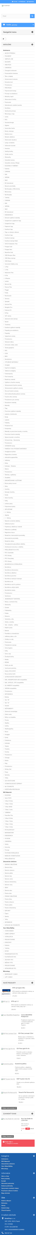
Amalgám (7, 365)
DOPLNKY (7, 910)
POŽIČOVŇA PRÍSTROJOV (12, 789)
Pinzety (6, 720)
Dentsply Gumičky (9, 492)
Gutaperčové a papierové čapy (12, 220)
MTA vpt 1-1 (15, 1001)
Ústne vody (7, 653)
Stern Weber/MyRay (8, 928)
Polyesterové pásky (9, 506)
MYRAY (6, 951)
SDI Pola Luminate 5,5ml (25, 1033)
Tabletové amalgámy (10, 370)
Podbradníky (7, 610)
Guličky (6, 726)
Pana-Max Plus (8, 815)
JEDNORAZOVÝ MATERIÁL (12, 599)
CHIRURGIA (7, 67)
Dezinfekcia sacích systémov (12, 584)
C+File (6, 269)
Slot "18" (6, 700)
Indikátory (7, 460)
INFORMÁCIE (8, 922)
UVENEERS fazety (9, 446)
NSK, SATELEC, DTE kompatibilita (14, 682)
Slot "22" (6, 703)
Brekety (6, 697)
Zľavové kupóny (6, 1210)
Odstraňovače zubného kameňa (13, 105)
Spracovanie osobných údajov (10, 1188)
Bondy (6, 417)
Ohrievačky (7, 157)
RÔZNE (6, 662)
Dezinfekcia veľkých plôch (11, 587)
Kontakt (15, 1)
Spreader (7, 301)
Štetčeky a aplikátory (10, 474)
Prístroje (6, 850)
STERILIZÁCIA (8, 936)
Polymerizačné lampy (10, 90)
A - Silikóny (7, 512)
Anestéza (7, 148)
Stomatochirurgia (9, 122)
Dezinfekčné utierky (9, 590)
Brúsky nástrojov (9, 131)
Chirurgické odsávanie (10, 70)
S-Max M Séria (8, 801)
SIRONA (6, 177)
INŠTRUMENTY (8, 708)
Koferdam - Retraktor (10, 466)
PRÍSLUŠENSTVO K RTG (11, 549)
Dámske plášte (8, 873)
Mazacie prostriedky (10, 186)
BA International (8, 183)
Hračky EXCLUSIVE (10, 671)
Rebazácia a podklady (10, 529)
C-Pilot (6, 267)
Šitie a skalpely (8, 76)
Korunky (6, 752)
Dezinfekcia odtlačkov (10, 573)
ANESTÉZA (7, 64)
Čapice (6, 913)
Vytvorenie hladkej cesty (11, 264)
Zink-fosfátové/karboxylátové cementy (14, 394)
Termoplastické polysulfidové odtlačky (14, 544)
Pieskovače (7, 102)
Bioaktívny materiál (9, 379)
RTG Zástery (8, 561)
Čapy (5, 408)
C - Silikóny (7, 518)
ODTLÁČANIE (8, 509)
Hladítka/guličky (8, 728)
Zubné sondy (8, 714)
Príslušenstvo (8, 85)
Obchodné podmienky (7, 1183)
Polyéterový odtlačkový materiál (13, 526)
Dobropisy (4, 1203)
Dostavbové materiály (10, 402)
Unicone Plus (8, 304)
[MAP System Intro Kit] (8, 1079)
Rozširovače (7, 295)
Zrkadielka (7, 477)
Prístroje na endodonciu (10, 93)
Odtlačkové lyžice (9, 524)
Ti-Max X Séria (8, 804)
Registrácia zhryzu (9, 532)
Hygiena (6, 125)
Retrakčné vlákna (9, 541)
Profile (6, 293)
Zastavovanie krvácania (10, 79)
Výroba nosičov (8, 154)
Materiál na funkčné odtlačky (12, 521)
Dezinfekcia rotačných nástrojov (13, 578)
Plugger (6, 290)
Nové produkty (9, 983)
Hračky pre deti (8, 665)
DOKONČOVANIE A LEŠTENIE (13, 480)
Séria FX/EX (7, 798)
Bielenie (6, 630)
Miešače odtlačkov (9, 137)
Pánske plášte (8, 905)
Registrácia (31, 1)
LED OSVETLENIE (9, 780)
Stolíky (6, 844)
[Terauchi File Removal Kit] (9, 1093)
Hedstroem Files (8, 272)
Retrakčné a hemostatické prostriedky (14, 535)
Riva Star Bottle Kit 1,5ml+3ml (26, 1119)
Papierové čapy (8, 226)
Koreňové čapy (8, 229)
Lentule (6, 281)
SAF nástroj (7, 316)
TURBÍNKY (7, 812)
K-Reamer (7, 278)
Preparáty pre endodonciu (11, 330)
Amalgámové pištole (10, 451)
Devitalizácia (8, 359)
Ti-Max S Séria (8, 827)
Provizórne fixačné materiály (12, 434)
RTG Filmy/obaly (9, 558)
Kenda (6, 495)
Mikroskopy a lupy (9, 114)
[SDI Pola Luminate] (8, 1034)
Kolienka (6, 168)
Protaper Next (8, 249)
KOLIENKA (7, 795)
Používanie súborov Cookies (9, 1190)
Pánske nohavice (9, 902)
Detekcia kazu (8, 134)
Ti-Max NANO (8, 806)
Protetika (7, 749)
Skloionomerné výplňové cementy (13, 388)
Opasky (6, 916)
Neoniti (6, 321)
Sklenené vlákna (9, 342)
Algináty (6, 515)
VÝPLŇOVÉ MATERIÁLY (11, 362)
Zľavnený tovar (9, 1114)
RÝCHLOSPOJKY (9, 830)
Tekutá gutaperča (9, 347)
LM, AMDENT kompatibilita (11, 685)
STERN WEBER (9, 931)
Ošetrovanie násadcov (10, 140)
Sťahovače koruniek (9, 145)
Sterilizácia (7, 596)
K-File (6, 275)
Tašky (6, 919)
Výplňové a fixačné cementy (12, 382)
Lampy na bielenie (9, 142)
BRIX (6, 356)
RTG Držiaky (8, 555)
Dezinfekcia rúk (8, 581)
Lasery (6, 116)
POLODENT (7, 56)
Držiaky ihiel (7, 769)
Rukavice (7, 616)
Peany (6, 772)
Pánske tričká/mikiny (10, 907)
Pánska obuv (8, 893)
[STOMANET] (18, 7)
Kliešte (6, 760)
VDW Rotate (7, 261)
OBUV (6, 887)
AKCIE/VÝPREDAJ (9, 53)
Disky (6, 486)
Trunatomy (7, 324)
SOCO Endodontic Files (11, 243)
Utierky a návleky (9, 622)
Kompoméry (7, 428)
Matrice (6, 469)
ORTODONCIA (8, 694)
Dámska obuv (8, 890)
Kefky (6, 500)
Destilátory (7, 108)
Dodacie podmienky (7, 1186)
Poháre (6, 613)
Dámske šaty (8, 876)
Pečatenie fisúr (8, 425)
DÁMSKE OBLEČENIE (10, 864)
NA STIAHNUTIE (9, 786)
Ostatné (6, 607)
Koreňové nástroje (9, 238)
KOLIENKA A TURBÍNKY (11, 166)
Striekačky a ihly (9, 619)
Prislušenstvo (8, 754)
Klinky (6, 463)
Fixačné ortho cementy (10, 396)
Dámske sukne (8, 879)
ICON (6, 353)
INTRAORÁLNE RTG (10, 968)
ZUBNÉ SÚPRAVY (9, 933)
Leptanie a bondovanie (10, 414)
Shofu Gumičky (8, 498)
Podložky (7, 422)
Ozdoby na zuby (8, 639)
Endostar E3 (7, 310)
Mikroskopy (6, 971)
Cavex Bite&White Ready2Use (26, 1015)
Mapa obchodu (5, 1193)
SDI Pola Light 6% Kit (23, 1048)
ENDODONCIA (8, 215)
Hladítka (6, 723)
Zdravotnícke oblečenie (9, 861)
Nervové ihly (7, 284)
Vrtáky (6, 778)
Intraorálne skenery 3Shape (11, 163)
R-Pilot (6, 313)
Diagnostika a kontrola (10, 454)
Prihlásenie (22, 1)
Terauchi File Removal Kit (26, 1092)
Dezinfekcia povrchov (10, 575)
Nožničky (7, 775)
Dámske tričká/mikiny (10, 882)
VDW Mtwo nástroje (9, 258)
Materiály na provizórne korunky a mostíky (16, 431)
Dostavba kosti (8, 82)
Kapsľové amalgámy (10, 368)
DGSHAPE (7, 62)
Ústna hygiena (8, 648)
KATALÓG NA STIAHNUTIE (12, 925)
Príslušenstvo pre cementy (11, 399)
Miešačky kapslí (8, 96)
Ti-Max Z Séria (8, 821)
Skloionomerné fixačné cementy (13, 385)
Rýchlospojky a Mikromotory (12, 189)
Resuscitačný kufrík (9, 674)
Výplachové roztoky (9, 336)
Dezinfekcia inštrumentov (11, 570)
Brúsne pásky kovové (10, 483)
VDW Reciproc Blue (9, 255)
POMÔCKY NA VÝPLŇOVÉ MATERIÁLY (15, 448)
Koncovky (7, 847)
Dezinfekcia (7, 567)
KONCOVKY (8, 942)
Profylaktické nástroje (10, 645)
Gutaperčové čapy (9, 223)
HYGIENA (7, 838)
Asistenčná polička (20, 1063)
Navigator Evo (8, 307)
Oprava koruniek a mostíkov (12, 437)
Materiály (7, 405)
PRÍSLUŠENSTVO (9, 858)
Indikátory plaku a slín (10, 636)
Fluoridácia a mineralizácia (11, 633)
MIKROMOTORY (9, 832)
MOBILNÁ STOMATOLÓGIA (12, 856)
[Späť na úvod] (3, 39)
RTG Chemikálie (8, 552)
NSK (5, 174)
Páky (5, 763)
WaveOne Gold (8, 252)
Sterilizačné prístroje (10, 111)
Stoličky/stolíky (8, 151)
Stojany (6, 746)
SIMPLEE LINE (8, 59)
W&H (5, 180)
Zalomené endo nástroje (11, 319)
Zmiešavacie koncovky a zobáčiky (13, 547)
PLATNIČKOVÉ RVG (10, 957)
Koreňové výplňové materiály (12, 327)
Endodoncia (7, 740)
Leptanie (6, 420)
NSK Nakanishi (7, 792)
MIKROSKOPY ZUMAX (11, 974)
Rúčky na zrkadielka (10, 717)
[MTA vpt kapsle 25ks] (6, 991)
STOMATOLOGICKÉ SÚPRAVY (13, 783)
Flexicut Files (8, 287)
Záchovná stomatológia (10, 711)
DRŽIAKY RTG (8, 962)
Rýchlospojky (8, 194)
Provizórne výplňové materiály (12, 411)
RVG (5, 119)
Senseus (6, 298)
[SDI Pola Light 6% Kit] (8, 1049)
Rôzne (6, 731)
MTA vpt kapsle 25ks (18, 988)
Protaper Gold (8, 246)
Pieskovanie (7, 642)
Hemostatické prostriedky (11, 538)
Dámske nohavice (9, 870)
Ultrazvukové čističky (10, 99)
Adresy (3, 1205)
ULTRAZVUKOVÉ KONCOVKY (13, 677)
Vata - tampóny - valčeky (11, 625)
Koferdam (7, 743)
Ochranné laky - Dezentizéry (12, 440)
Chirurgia (6, 757)
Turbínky (6, 197)
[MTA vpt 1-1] (5, 1002)
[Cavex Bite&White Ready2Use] (10, 1015)
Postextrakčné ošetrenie (11, 73)
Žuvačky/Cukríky (9, 656)
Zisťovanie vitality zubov (11, 345)
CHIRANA (7, 171)
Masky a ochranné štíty (10, 601)
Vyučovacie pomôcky (10, 668)
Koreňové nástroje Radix (11, 241)
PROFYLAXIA (8, 627)
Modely (6, 659)
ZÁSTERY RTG (8, 959)
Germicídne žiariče (9, 128)
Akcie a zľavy (5, 1176)
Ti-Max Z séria (8, 809)
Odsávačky (7, 604)
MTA (5, 350)
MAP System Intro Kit (23, 1079)
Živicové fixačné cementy (11, 391)
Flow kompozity (8, 376)
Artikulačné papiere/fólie (11, 457)
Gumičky (7, 489)
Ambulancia (6, 50)
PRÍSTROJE (8, 88)
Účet (3, 1198)
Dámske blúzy (8, 867)
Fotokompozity (8, 373)
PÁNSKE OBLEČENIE (10, 896)
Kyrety (6, 737)
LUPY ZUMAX (8, 977)
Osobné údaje (5, 1208)
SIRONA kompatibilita (10, 688)
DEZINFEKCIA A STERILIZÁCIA (13, 564)
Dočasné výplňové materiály (12, 217)
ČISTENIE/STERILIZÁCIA (11, 853)
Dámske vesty (8, 884)
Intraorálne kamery (9, 160)
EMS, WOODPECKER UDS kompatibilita (15, 679)
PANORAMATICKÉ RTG (11, 954)
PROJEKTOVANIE (9, 939)
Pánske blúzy (8, 899)
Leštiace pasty (8, 503)
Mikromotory (7, 192)
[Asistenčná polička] (7, 1064)
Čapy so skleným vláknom (11, 232)
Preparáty (7, 333)
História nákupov (6, 1200)
